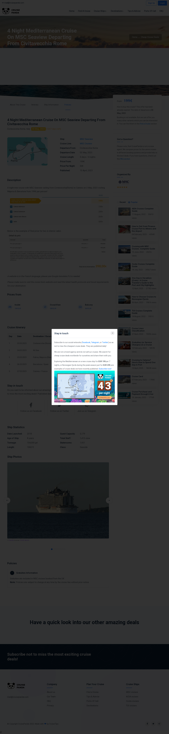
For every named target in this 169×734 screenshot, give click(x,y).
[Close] (112, 333)
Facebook (86, 342)
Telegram (95, 342)
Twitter (105, 342)
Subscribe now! (105, 369)
